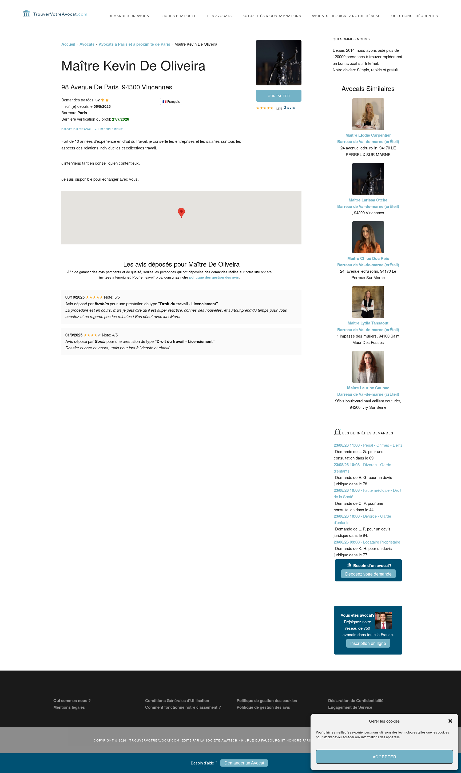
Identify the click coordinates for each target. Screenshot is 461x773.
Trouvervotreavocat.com (55, 13)
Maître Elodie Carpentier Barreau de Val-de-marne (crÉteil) (368, 138)
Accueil (68, 44)
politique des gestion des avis (214, 277)
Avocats (87, 44)
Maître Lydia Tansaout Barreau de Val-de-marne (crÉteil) (368, 326)
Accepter (384, 756)
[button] (450, 721)
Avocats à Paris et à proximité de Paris (134, 44)
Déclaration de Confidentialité (355, 700)
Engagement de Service (350, 707)
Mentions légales (69, 707)
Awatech (229, 740)
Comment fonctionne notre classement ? (183, 707)
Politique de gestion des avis (263, 707)
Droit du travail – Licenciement (92, 129)
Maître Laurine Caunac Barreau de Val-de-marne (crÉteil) (368, 391)
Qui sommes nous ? (72, 700)
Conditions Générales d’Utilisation (177, 700)
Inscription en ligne (368, 643)
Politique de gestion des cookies (267, 700)
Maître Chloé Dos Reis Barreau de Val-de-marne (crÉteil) (368, 261)
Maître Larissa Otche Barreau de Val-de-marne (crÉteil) (368, 203)
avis (289, 107)
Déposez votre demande (368, 574)
